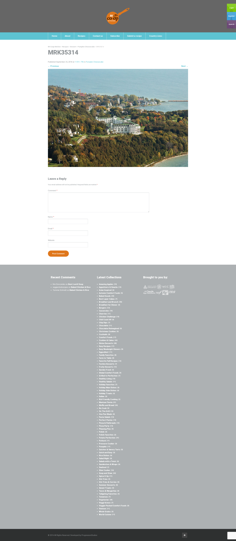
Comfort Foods (107, 337)
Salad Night (105, 458)
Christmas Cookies (109, 331)
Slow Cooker (106, 470)
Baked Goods (106, 296)
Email (51, 228)
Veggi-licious (106, 503)
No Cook (104, 408)
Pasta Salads (106, 417)
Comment (52, 190)
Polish (103, 432)
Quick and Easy (107, 452)
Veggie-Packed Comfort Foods (114, 506)
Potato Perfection (109, 438)
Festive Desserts (108, 364)
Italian (103, 396)
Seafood (104, 467)
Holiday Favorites (108, 385)
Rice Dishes (105, 455)
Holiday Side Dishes (109, 390)
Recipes (81, 36)
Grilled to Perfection (109, 376)
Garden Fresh (106, 370)
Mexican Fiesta (107, 402)
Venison (104, 509)
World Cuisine (107, 514)
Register (231, 16)
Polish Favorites (107, 435)
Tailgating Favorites (109, 494)
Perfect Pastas (107, 420)
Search (231, 24)
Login (231, 8)
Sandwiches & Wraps (109, 464)
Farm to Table (106, 358)
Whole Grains (106, 511)
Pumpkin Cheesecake (94, 62)
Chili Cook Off (106, 320)
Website (51, 240)
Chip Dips (104, 322)
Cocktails (104, 334)
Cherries (105, 314)
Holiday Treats (107, 393)
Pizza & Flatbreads (109, 423)
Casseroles (106, 311)
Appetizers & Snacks (110, 287)
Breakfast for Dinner (109, 305)
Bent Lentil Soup (75, 284)
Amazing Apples (108, 284)
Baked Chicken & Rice (80, 287)
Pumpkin (104, 447)
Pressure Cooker (108, 444)
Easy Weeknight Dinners (111, 349)
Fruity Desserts (108, 367)
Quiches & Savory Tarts (111, 449)
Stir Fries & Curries (109, 482)
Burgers (104, 308)
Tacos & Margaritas (109, 491)
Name (51, 217)
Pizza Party (106, 426)
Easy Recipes (106, 346)
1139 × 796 (79, 62)
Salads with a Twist (109, 461)
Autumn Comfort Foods (111, 293)
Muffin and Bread (108, 405)
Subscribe (115, 36)
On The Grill (106, 411)
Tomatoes (105, 497)
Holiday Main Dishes (109, 387)
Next (184, 66)
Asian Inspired (106, 290)
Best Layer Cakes (108, 299)
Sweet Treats (106, 488)
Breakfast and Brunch (110, 302)
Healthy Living (107, 379)
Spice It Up (105, 476)
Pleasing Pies (106, 429)
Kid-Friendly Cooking (109, 399)
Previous (53, 66)
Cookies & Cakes (108, 340)
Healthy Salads (107, 382)
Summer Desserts (108, 485)
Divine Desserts (108, 343)
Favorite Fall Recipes (110, 361)
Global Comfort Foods (110, 373)
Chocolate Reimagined (110, 328)
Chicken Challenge (109, 317)
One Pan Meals (107, 414)
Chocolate (105, 325)
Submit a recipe (134, 36)
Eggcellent (105, 352)
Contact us (98, 36)
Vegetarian (105, 500)
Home (54, 36)
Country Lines (155, 36)
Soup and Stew (107, 473)
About (67, 36)
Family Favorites (107, 355)
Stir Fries (104, 479)
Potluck (104, 441)
